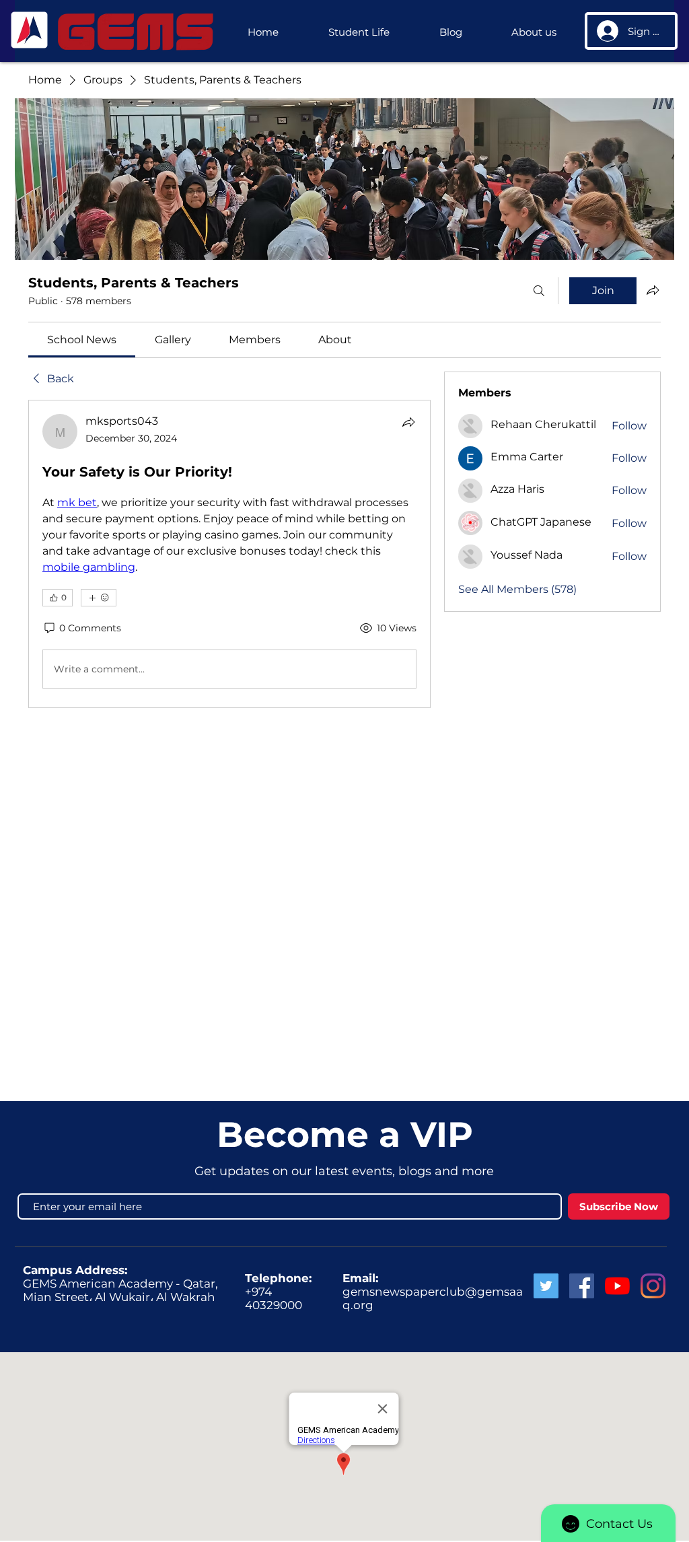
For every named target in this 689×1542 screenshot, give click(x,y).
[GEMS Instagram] (653, 1285)
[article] (229, 554)
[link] (81, 339)
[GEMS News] (617, 1285)
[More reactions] (98, 597)
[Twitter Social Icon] (546, 1285)
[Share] (408, 422)
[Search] (539, 290)
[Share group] (653, 290)
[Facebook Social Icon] (581, 1285)
